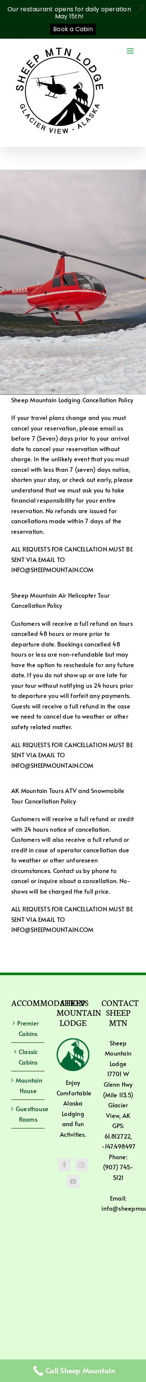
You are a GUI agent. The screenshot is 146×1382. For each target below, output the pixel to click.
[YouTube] (73, 1181)
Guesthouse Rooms (28, 1113)
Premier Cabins (28, 1028)
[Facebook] (64, 1164)
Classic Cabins (28, 1056)
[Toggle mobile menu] (131, 51)
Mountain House (28, 1085)
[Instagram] (81, 1164)
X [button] (141, 7)
